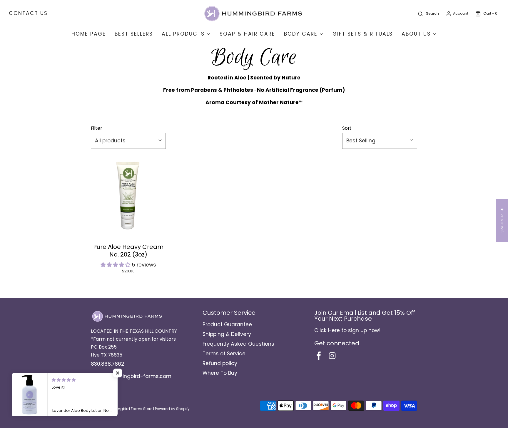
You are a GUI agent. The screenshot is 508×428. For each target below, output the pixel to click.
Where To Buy (220, 373)
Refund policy (220, 363)
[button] (116, 264)
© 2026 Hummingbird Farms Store (121, 408)
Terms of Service (224, 353)
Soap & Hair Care (247, 33)
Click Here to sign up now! (347, 330)
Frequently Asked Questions (238, 343)
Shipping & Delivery (227, 334)
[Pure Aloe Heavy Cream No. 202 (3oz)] (128, 196)
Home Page (88, 33)
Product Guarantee (227, 324)
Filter (96, 128)
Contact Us (28, 13)
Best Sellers (134, 33)
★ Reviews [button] (502, 220)
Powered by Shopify (172, 408)
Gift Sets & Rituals (362, 33)
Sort (347, 128)
